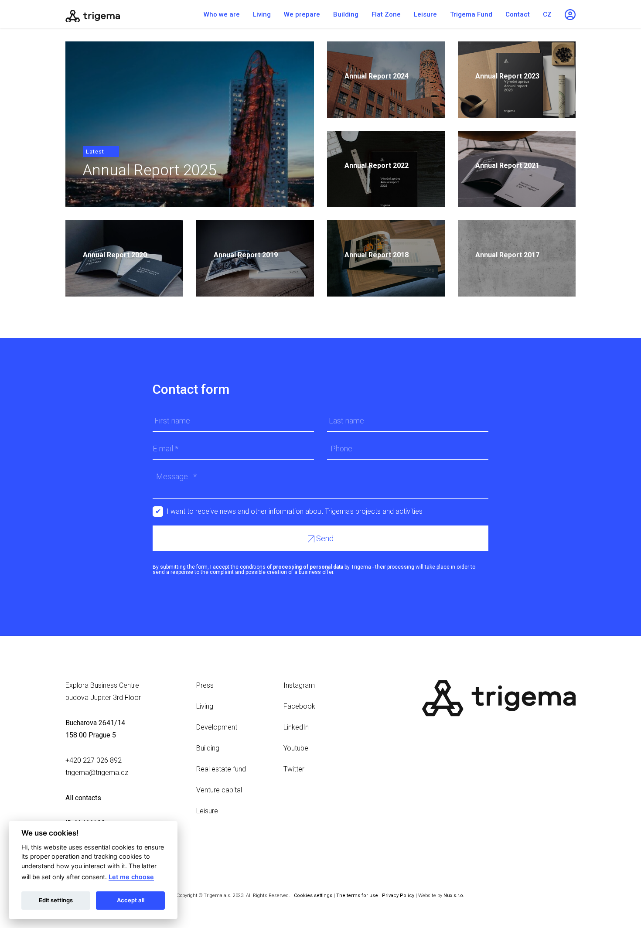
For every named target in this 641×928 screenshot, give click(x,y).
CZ (547, 14)
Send (324, 538)
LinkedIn (296, 727)
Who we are (222, 14)
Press (205, 685)
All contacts (83, 798)
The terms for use (357, 895)
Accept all (130, 900)
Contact (517, 14)
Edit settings (56, 900)
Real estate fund (221, 769)
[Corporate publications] (119, 14)
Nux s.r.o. (453, 895)
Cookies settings (313, 895)
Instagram (299, 685)
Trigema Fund (471, 14)
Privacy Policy (398, 895)
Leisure (425, 14)
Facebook (299, 706)
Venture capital (219, 790)
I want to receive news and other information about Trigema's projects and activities (295, 511)
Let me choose (131, 876)
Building (345, 14)
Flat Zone (386, 14)
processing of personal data (308, 567)
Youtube (295, 748)
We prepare (302, 14)
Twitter (293, 769)
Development (216, 727)
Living (262, 14)
